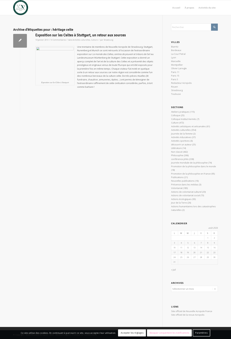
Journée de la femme (182, 133)
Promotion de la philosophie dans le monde (193, 166)
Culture (94, 40)
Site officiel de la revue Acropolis (187, 314)
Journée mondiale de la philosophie (189, 162)
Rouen (174, 86)
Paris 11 (175, 72)
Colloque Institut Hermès (183, 119)
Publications (177, 177)
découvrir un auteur (181, 144)
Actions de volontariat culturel (186, 191)
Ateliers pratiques (180, 111)
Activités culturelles (81, 40)
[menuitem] (176, 7)
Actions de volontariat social (185, 195)
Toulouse (176, 93)
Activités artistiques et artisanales (188, 126)
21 (201, 252)
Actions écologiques (181, 199)
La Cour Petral (178, 53)
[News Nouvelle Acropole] (20, 7)
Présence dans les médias (184, 184)
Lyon (173, 57)
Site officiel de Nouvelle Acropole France (191, 311)
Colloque (175, 115)
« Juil (173, 269)
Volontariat (176, 188)
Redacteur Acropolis (181, 82)
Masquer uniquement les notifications (169, 333)
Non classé (176, 151)
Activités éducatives (181, 137)
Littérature (176, 148)
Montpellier (177, 64)
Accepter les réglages (132, 333)
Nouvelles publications (182, 180)
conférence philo (180, 159)
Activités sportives (180, 140)
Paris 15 (175, 75)
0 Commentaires (58, 40)
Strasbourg (108, 40)
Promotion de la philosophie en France (191, 173)
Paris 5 (174, 79)
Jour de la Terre (179, 202)
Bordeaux (176, 50)
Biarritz (174, 46)
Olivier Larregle (179, 68)
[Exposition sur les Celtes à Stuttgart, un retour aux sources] (20, 41)
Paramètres (201, 333)
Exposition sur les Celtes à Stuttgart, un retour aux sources (80, 35)
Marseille (176, 61)
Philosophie (177, 155)
